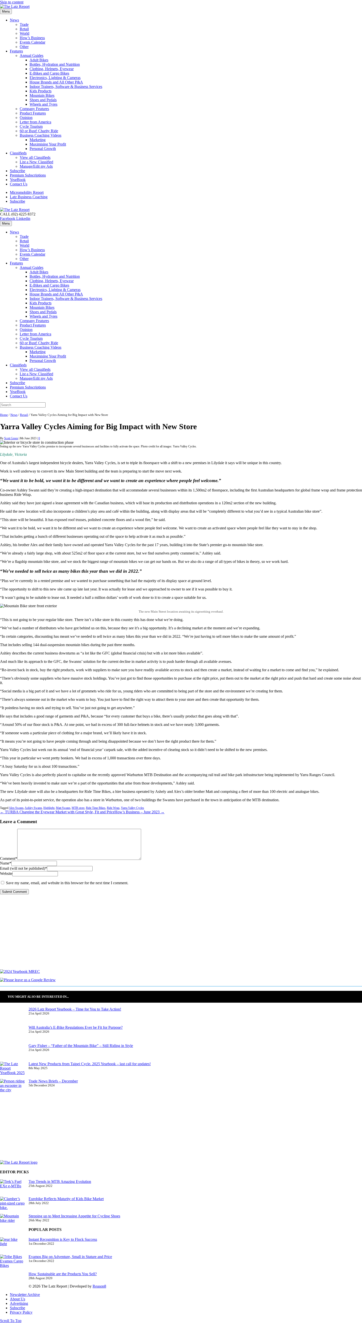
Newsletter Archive (25, 1294)
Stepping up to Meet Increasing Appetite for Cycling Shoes (74, 1216)
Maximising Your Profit (48, 144)
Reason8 (99, 1286)
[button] (10, 1321)
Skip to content (11, 2)
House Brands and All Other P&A (56, 82)
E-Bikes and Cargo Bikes (49, 73)
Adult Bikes (39, 60)
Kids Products (40, 91)
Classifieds (18, 153)
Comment (8, 858)
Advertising (19, 1303)
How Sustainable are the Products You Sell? (63, 1274)
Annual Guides (31, 55)
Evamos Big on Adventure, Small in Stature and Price (70, 1257)
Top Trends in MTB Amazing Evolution (60, 1181)
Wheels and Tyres (43, 104)
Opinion (26, 117)
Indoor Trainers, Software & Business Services (66, 86)
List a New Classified (36, 162)
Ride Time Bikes (95, 808)
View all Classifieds (35, 157)
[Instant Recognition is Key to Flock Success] (12, 1246)
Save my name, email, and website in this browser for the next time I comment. (67, 883)
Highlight (48, 808)
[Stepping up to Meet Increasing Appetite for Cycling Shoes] (12, 1222)
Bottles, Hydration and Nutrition (55, 64)
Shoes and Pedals (43, 100)
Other (24, 47)
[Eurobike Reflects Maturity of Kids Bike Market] (12, 1205)
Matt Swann (63, 808)
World (24, 33)
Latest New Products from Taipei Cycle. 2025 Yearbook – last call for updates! (90, 1064)
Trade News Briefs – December (53, 1081)
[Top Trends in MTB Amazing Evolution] (12, 1188)
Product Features (33, 113)
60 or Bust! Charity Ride (39, 131)
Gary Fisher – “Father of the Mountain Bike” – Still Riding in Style (81, 1046)
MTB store (78, 808)
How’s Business (32, 38)
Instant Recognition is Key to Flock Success (63, 1239)
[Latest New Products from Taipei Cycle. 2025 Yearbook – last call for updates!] (12, 1070)
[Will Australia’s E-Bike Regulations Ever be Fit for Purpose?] (12, 1034)
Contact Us (18, 184)
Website (6, 873)
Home (4, 415)
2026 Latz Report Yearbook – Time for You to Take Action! (75, 1009)
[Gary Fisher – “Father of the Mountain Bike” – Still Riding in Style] (12, 1053)
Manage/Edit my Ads (36, 166)
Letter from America (35, 122)
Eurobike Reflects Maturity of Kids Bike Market (66, 1199)
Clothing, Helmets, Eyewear (52, 69)
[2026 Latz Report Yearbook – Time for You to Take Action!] (12, 1016)
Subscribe (17, 171)
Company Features (34, 109)
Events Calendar (32, 42)
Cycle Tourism (31, 126)
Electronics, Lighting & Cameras (55, 78)
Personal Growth (43, 149)
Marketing (38, 140)
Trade (24, 24)
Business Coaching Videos (40, 135)
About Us (17, 1299)
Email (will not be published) (23, 868)
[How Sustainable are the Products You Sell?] (12, 1281)
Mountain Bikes (42, 95)
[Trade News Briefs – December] (12, 1087)
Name (5, 863)
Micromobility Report (27, 192)
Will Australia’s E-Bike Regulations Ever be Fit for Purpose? (76, 1027)
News (14, 20)
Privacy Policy (21, 1312)
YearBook (18, 180)
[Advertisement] (148, 934)
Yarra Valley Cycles (132, 808)
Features (16, 51)
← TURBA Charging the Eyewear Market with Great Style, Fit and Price (57, 812)
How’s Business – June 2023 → (140, 812)
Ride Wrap (113, 808)
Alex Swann (16, 808)
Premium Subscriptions (28, 175)
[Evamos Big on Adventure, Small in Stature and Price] (12, 1263)
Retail (24, 29)
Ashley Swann (33, 808)
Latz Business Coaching (29, 197)
